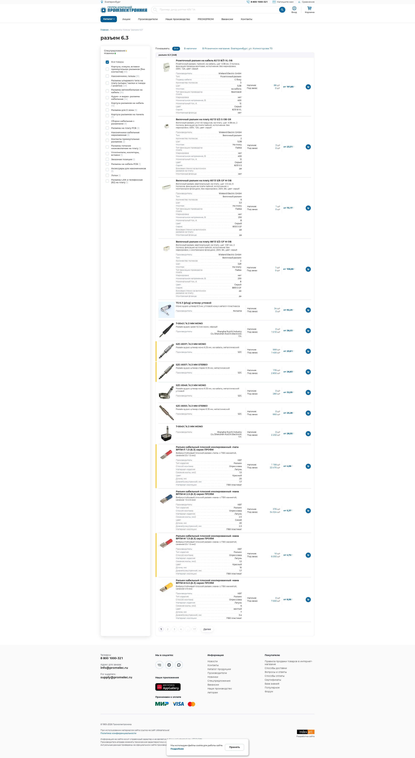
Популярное (272, 688)
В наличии (190, 49)
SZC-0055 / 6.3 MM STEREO (192, 406)
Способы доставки (276, 668)
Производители (217, 673)
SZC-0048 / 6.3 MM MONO (191, 385)
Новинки (213, 677)
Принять (234, 747)
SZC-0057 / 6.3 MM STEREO (192, 365)
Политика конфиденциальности (118, 733)
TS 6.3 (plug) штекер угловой (193, 303)
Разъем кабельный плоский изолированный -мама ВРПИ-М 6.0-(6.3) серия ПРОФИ (207, 581)
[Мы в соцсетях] (159, 665)
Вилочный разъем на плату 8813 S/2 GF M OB (203, 242)
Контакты (213, 665)
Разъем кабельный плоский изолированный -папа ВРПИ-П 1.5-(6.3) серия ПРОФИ (207, 448)
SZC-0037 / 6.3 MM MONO (191, 344)
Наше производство (220, 689)
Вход (294, 12)
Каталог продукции (219, 669)
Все (176, 49)
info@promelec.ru (114, 668)
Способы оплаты (275, 676)
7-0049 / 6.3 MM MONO (189, 426)
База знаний (272, 684)
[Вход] (294, 8)
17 (194, 629)
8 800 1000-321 (112, 658)
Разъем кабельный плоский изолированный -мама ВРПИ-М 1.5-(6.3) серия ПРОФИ (207, 537)
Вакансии (213, 685)
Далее (207, 629)
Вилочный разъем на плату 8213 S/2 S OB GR (203, 119)
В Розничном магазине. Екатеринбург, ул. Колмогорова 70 (237, 49)
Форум (269, 692)
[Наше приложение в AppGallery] (180, 687)
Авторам (213, 692)
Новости (213, 661)
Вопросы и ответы (276, 672)
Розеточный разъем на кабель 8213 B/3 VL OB (204, 61)
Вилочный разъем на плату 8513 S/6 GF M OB (203, 181)
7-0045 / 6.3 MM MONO (189, 323)
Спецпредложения (219, 681)
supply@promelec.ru (116, 677)
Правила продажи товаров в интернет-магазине (288, 663)
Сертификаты (273, 680)
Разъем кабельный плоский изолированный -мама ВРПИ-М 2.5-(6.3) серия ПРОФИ (207, 493)
